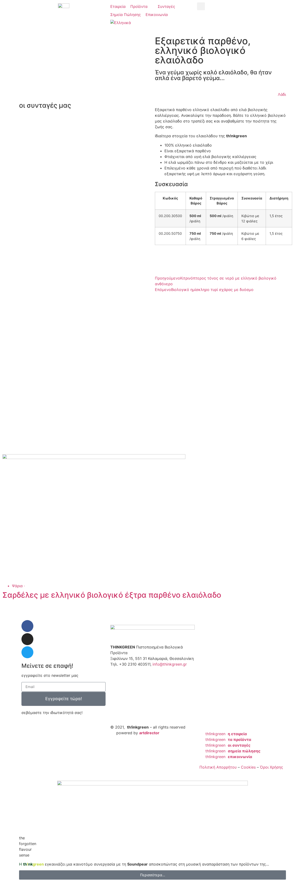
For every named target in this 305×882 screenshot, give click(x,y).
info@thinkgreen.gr (169, 664)
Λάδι (282, 94)
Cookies (248, 767)
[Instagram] (27, 639)
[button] (141, 6)
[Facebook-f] (27, 626)
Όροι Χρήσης (271, 767)
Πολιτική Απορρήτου (218, 767)
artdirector (149, 732)
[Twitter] (27, 652)
